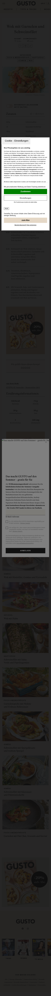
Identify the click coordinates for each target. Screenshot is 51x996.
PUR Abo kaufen (25, 220)
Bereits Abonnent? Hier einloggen (25, 225)
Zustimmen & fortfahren (25, 191)
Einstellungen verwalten (25, 198)
